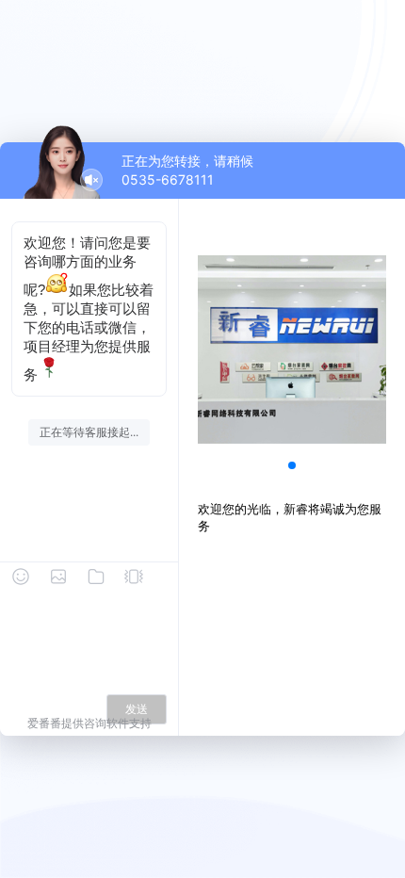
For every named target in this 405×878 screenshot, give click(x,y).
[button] (292, 465)
